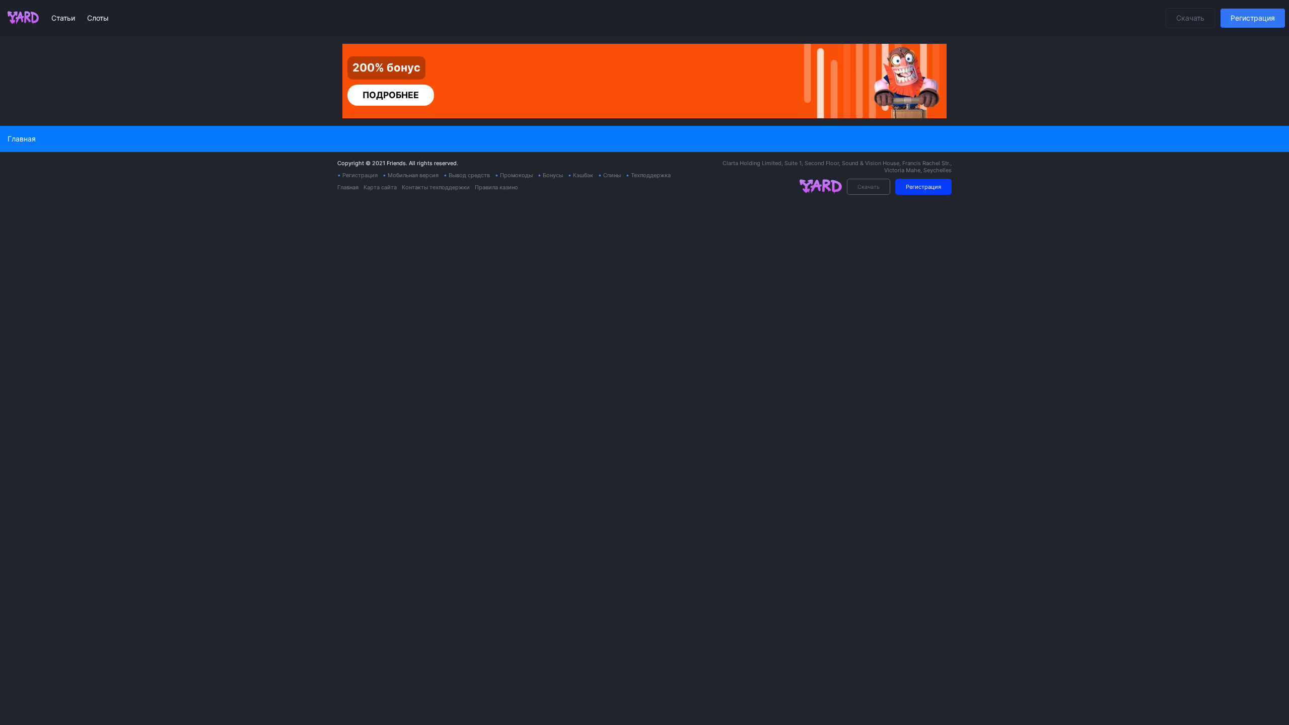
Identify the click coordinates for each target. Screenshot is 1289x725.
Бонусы (553, 175)
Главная (348, 187)
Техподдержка (651, 175)
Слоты (98, 18)
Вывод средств (469, 175)
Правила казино (496, 187)
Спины (612, 175)
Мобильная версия (413, 175)
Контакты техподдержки (436, 187)
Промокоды (516, 175)
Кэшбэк (583, 175)
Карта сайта (380, 187)
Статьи (64, 18)
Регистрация (1253, 18)
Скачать (1190, 18)
